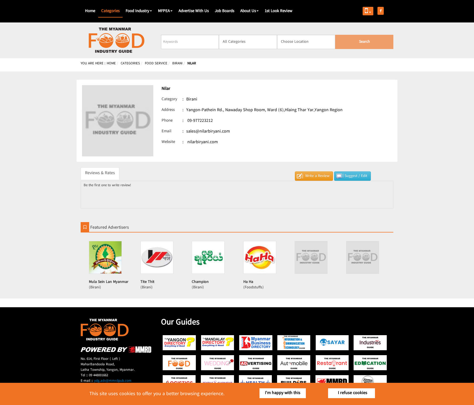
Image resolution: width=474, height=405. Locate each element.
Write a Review (317, 176)
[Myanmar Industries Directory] (370, 342)
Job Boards (224, 11)
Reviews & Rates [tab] (100, 173)
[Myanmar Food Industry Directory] (179, 362)
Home (90, 11)
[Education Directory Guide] (370, 362)
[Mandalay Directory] (217, 342)
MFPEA (164, 11)
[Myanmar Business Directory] (255, 342)
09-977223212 (200, 121)
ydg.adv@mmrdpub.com (112, 381)
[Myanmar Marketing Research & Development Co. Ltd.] (116, 352)
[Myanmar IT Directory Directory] (293, 342)
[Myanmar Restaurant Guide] (332, 362)
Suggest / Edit (356, 176)
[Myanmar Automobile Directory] (293, 362)
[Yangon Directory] (179, 342)
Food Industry (137, 11)
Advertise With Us (194, 11)
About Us (248, 11)
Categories (110, 11)
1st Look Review (278, 11)
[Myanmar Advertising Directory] (255, 362)
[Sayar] (332, 342)
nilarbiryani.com (202, 142)
